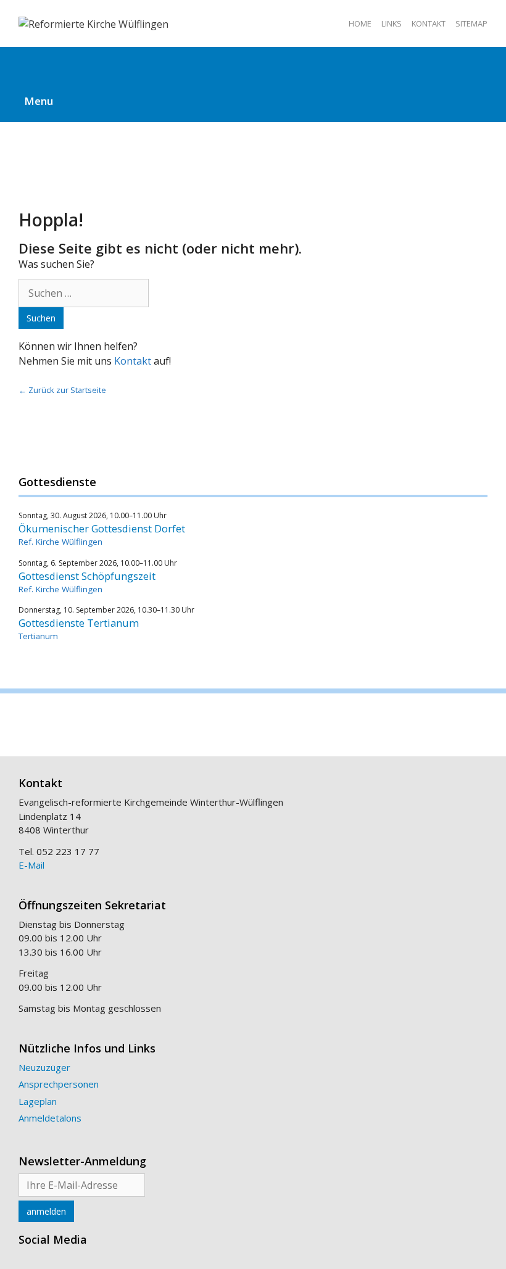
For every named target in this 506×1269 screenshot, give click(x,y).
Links (391, 23)
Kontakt (429, 23)
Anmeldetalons (50, 1118)
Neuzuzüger (44, 1067)
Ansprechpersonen (59, 1084)
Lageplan (38, 1101)
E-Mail (31, 865)
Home (360, 23)
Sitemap (471, 23)
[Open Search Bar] (253, 63)
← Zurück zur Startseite (62, 389)
